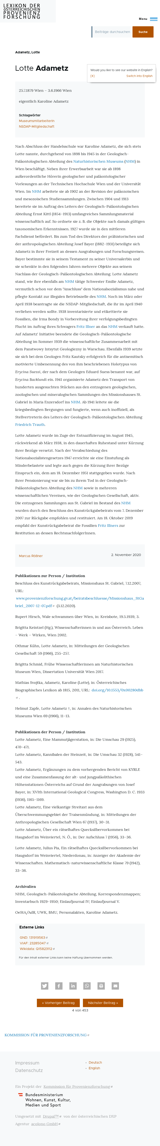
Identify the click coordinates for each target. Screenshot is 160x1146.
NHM (130, 161)
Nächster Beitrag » (103, 1003)
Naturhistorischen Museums (98, 161)
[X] (92, 76)
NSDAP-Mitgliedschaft (36, 126)
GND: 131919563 (32, 937)
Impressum (27, 1063)
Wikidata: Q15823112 (36, 949)
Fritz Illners (108, 525)
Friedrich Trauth (30, 424)
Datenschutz (29, 1070)
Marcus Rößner (31, 556)
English (94, 1068)
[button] (44, 986)
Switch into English (139, 76)
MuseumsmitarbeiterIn (36, 121)
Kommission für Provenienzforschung (77, 1086)
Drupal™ (51, 1116)
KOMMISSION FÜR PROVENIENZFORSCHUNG (46, 1035)
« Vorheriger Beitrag (58, 1003)
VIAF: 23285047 (33, 943)
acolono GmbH (44, 1123)
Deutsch (95, 1062)
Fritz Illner (85, 326)
